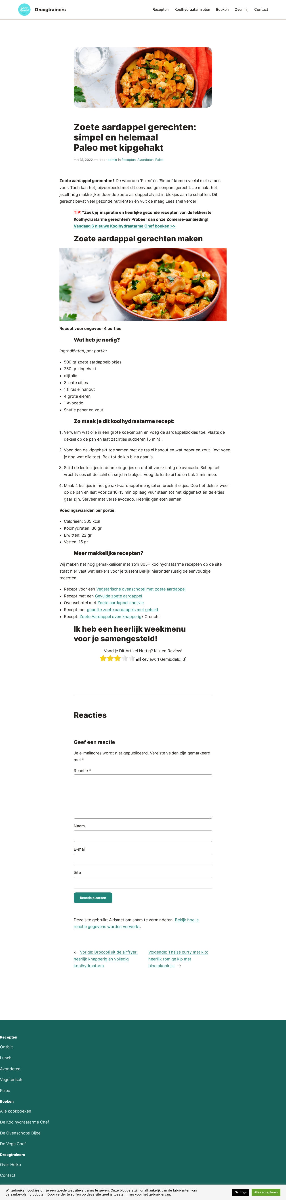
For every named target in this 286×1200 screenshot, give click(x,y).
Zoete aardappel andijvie (120, 602)
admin (112, 159)
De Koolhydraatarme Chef (24, 1122)
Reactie (82, 770)
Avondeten (145, 159)
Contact (7, 1175)
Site (77, 872)
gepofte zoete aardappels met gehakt (122, 609)
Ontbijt (6, 1047)
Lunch (6, 1058)
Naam (79, 826)
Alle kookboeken (15, 1111)
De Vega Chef (13, 1143)
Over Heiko (10, 1164)
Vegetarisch (11, 1079)
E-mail (80, 849)
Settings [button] (241, 1192)
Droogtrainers (50, 9)
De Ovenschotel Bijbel (20, 1133)
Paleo (159, 159)
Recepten (129, 159)
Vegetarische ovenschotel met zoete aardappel (140, 589)
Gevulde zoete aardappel (118, 596)
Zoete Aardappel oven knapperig (110, 616)
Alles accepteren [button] (266, 1192)
